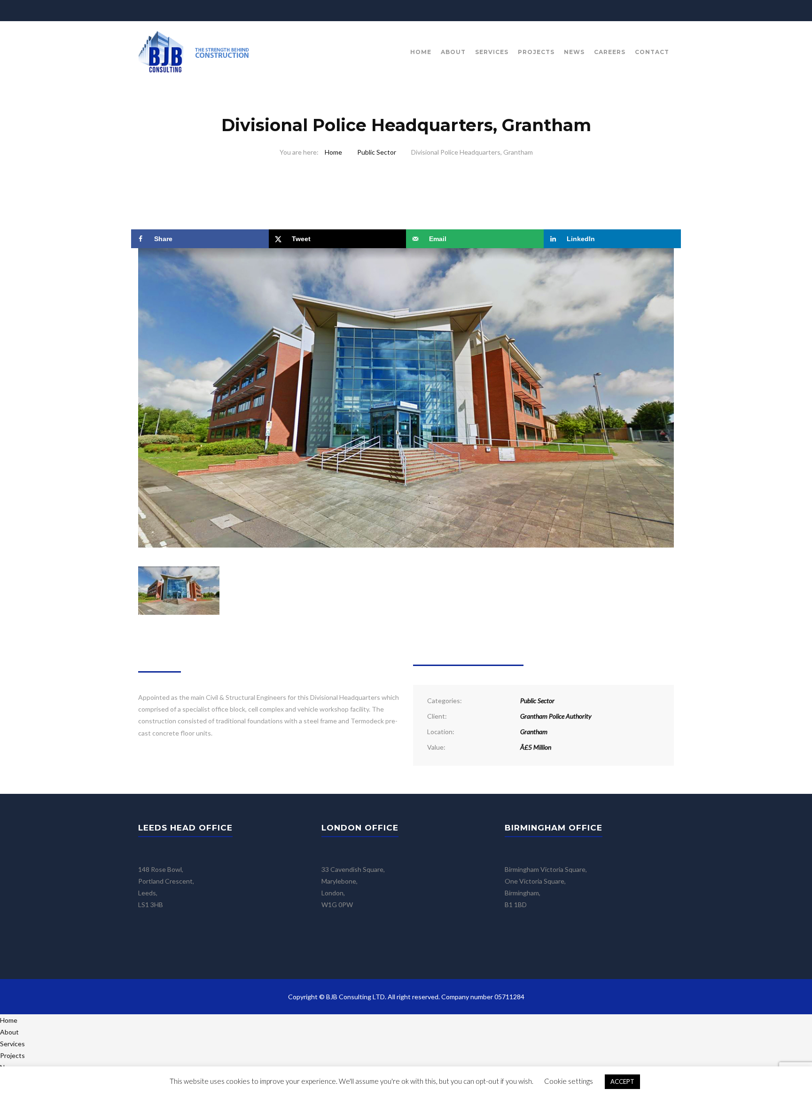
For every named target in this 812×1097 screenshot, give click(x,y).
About (453, 51)
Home (420, 51)
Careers (609, 51)
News (574, 51)
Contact (652, 51)
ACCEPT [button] (622, 1081)
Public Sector (376, 152)
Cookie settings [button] (568, 1081)
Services (491, 51)
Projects (536, 51)
